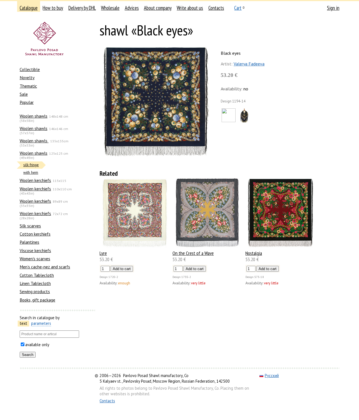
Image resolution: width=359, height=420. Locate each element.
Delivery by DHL (82, 7)
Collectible (30, 69)
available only (37, 344)
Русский (272, 375)
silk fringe (31, 165)
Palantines (29, 242)
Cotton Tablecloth (37, 275)
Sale (24, 94)
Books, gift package (37, 300)
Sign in (333, 7)
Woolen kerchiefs (35, 180)
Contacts (216, 7)
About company (158, 7)
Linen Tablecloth (35, 283)
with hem (30, 172)
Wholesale (110, 7)
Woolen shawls (33, 116)
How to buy (53, 7)
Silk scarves (30, 226)
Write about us (190, 7)
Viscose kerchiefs (35, 250)
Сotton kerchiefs (35, 234)
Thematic (28, 86)
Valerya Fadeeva (249, 64)
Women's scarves (35, 258)
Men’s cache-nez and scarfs (45, 267)
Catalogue (29, 7)
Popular (27, 102)
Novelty (27, 77)
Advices (132, 7)
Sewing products (35, 291)
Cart (237, 7)
